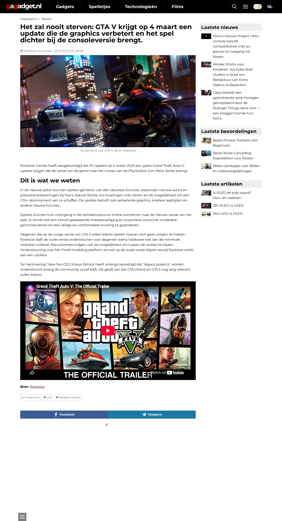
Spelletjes (99, 6)
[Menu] (245, 6)
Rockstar (37, 387)
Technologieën (141, 6)
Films (178, 6)
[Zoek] (234, 6)
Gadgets (65, 6)
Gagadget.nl (28, 18)
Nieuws (46, 18)
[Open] (22, 517)
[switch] (257, 6)
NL (270, 6)
